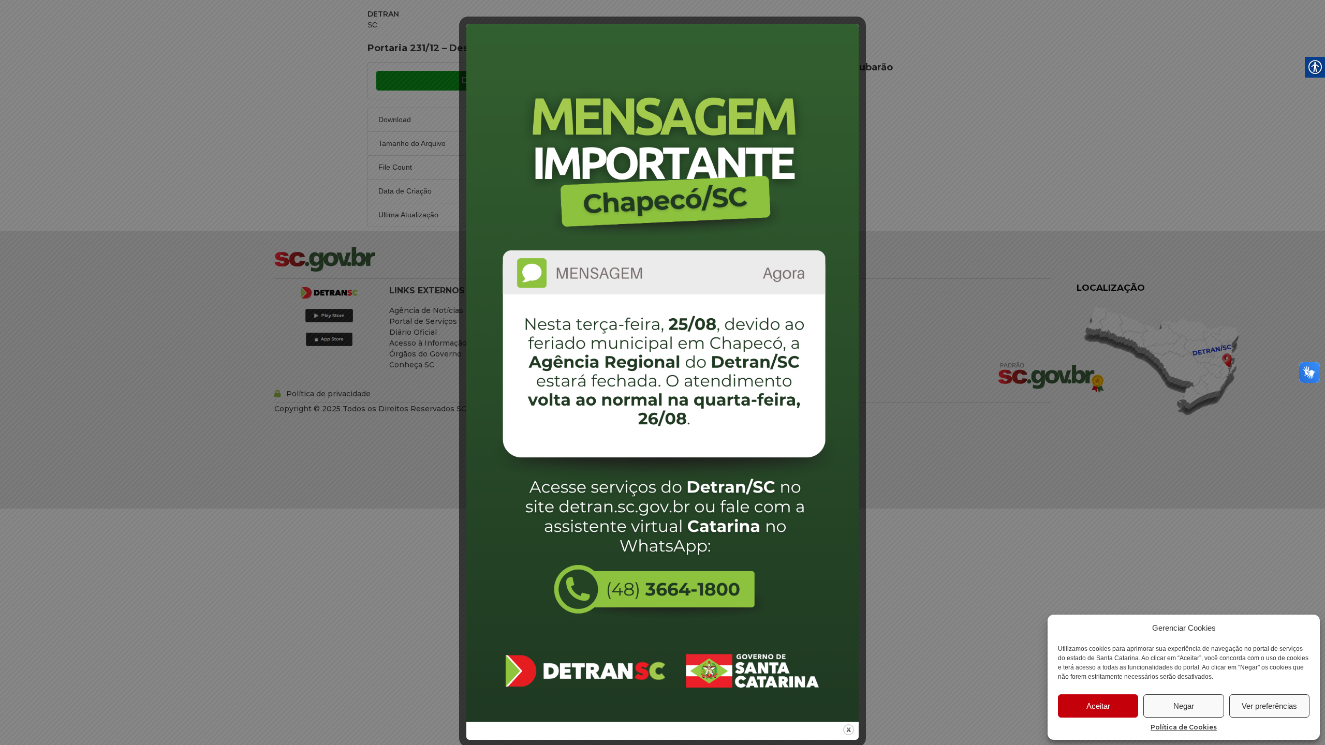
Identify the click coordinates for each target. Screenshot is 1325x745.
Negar (1183, 706)
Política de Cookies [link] (1184, 727)
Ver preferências (1269, 706)
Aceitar (1098, 706)
